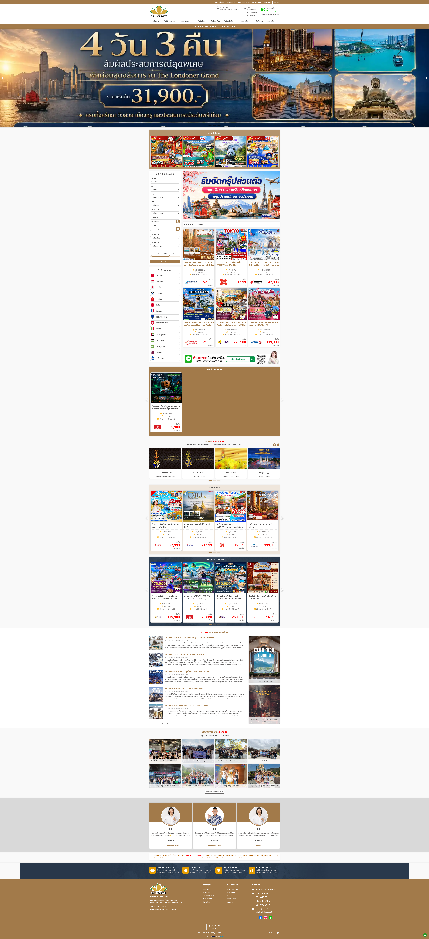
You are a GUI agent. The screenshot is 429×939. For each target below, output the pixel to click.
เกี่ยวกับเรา (206, 892)
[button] (274, 444)
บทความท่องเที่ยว (208, 895)
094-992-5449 (263, 905)
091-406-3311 (252, 12)
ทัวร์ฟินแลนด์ (231, 899)
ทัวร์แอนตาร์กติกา (233, 889)
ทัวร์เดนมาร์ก (231, 895)
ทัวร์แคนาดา (231, 902)
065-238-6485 (252, 15)
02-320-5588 (251, 10)
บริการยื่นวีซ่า (207, 902)
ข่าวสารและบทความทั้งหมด (159, 724)
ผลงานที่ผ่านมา (207, 899)
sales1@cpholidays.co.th (265, 909)
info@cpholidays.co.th (264, 912)
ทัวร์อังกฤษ (231, 892)
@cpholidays (271, 10)
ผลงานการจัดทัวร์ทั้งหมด (213, 792)
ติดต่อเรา (206, 889)
